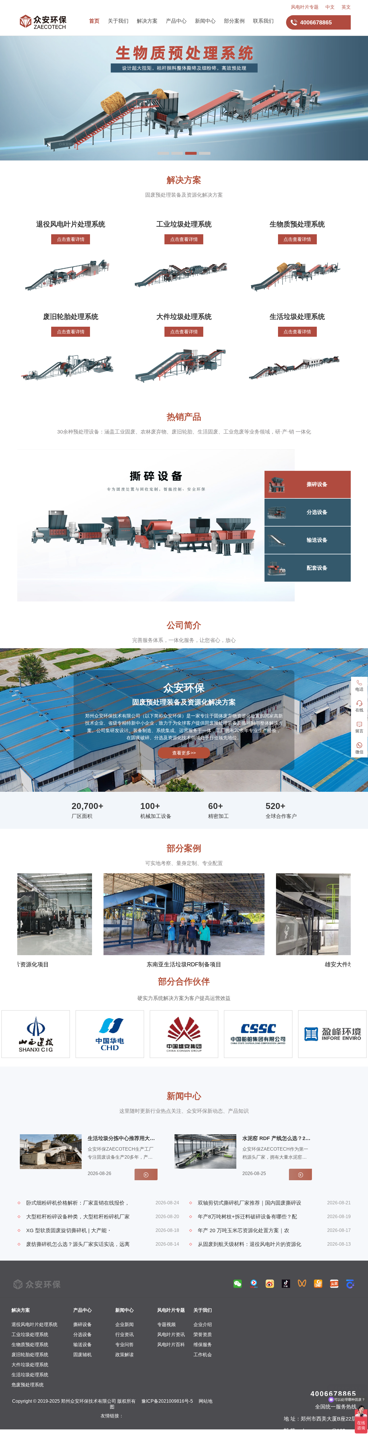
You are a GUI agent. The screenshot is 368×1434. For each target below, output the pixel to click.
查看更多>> (184, 752)
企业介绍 (202, 1324)
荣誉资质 (202, 1334)
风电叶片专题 (305, 7)
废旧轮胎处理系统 (30, 1354)
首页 (94, 21)
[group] (183, 920)
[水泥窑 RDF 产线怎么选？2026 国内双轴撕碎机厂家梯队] (205, 1157)
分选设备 (82, 1334)
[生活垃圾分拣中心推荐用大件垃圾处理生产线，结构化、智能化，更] (51, 1157)
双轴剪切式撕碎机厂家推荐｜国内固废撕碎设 (249, 1203)
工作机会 (202, 1354)
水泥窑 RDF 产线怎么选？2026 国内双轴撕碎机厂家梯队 (276, 1138)
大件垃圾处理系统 (30, 1364)
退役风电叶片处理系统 (34, 1324)
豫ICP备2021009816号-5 (167, 1401)
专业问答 (124, 1344)
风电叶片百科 (171, 1344)
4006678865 (333, 1394)
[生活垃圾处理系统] (184, 97)
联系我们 (263, 21)
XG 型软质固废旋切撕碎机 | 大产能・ (69, 1230)
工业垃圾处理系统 (30, 1334)
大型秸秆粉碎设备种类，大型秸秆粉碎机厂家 (78, 1217)
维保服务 (202, 1344)
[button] (163, 153)
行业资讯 (124, 1334)
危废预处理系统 (28, 1384)
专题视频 (166, 1324)
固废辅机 (82, 1354)
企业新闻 (124, 1324)
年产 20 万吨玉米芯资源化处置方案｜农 (243, 1230)
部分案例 (234, 21)
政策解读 (124, 1354)
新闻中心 (205, 21)
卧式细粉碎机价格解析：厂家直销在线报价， (78, 1203)
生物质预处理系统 (30, 1344)
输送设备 (82, 1344)
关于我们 (118, 21)
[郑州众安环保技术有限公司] (43, 22)
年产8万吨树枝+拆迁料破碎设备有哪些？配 (247, 1217)
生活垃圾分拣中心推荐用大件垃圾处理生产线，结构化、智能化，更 (122, 1138)
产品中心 (176, 21)
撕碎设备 (82, 1324)
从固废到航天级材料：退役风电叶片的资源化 (249, 1244)
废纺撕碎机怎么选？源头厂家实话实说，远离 (78, 1244)
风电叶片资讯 (171, 1334)
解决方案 (147, 21)
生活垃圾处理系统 (30, 1374)
